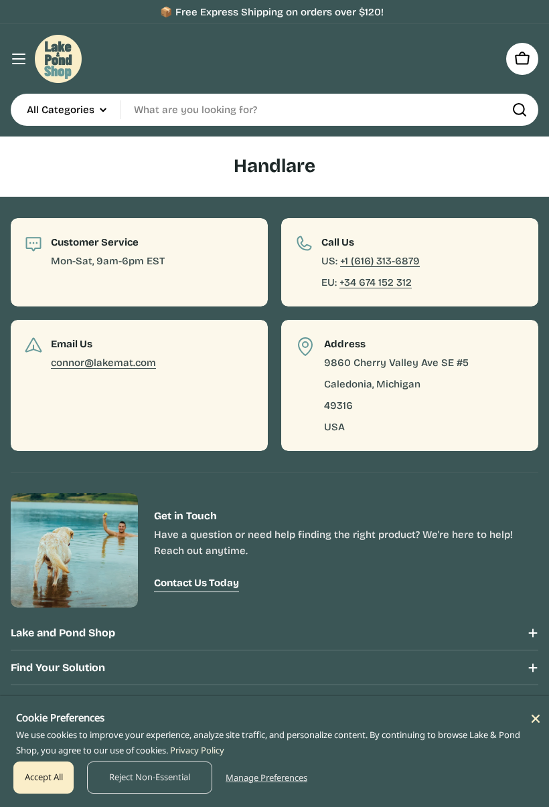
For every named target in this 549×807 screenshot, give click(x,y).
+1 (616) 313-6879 (380, 261)
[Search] (520, 110)
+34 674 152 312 (375, 282)
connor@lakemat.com (103, 363)
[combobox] (274, 110)
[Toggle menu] (19, 59)
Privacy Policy (197, 750)
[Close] (535, 719)
